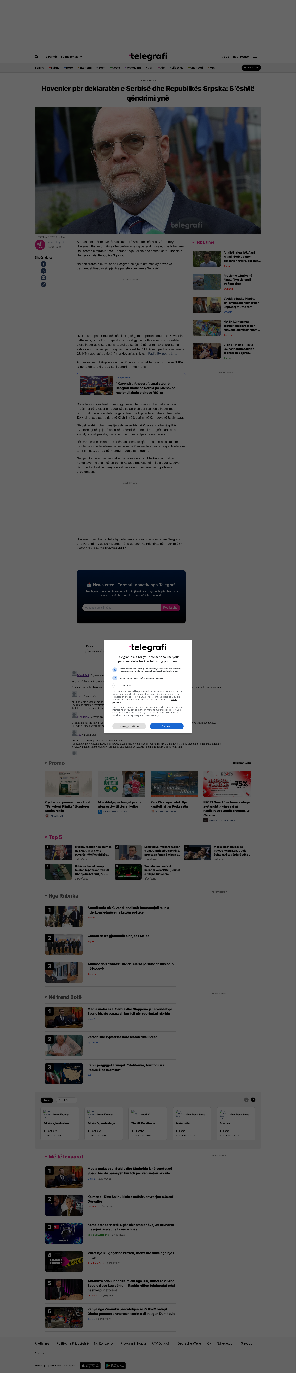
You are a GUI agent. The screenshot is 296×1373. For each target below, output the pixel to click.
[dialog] (148, 686)
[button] (148, 685)
